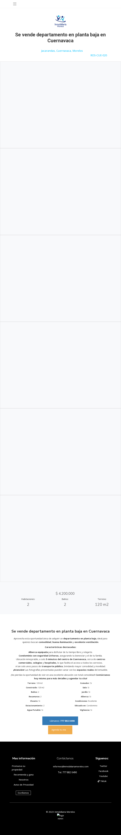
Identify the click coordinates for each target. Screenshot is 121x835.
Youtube (103, 776)
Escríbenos (23, 792)
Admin (60, 818)
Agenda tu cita (59, 729)
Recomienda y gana (23, 774)
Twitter (103, 766)
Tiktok (103, 781)
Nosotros (23, 779)
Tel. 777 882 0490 (67, 772)
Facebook (103, 771)
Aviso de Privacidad (23, 784)
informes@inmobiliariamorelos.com (71, 766)
